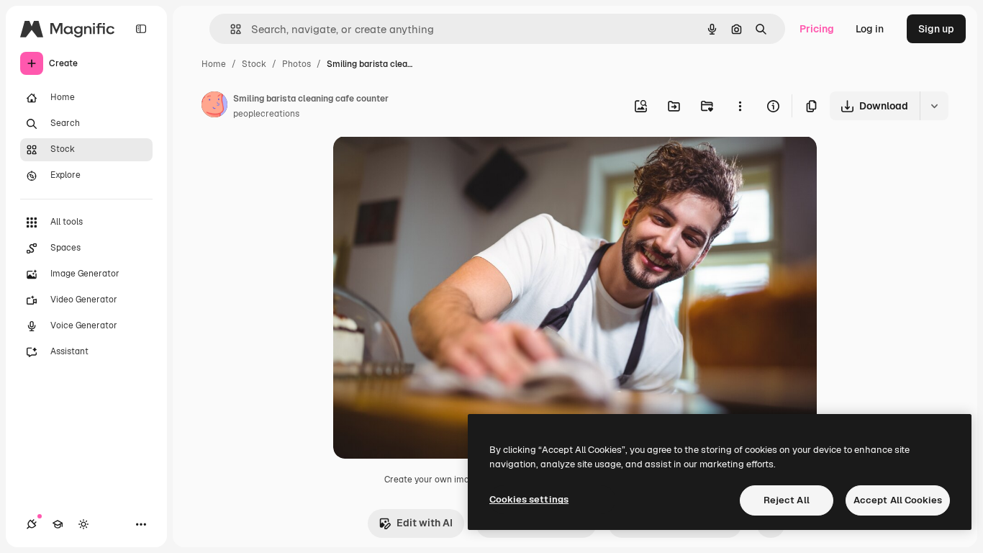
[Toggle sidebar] (141, 28)
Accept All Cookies (897, 500)
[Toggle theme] (83, 524)
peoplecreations (266, 114)
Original (425, 164)
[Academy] (57, 524)
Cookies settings (528, 499)
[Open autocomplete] (230, 29)
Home (213, 64)
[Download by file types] (934, 105)
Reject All (787, 500)
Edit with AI (425, 522)
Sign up (936, 28)
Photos (296, 64)
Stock (254, 64)
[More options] (739, 105)
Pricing (816, 28)
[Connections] (31, 524)
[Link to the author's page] (214, 106)
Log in (870, 28)
